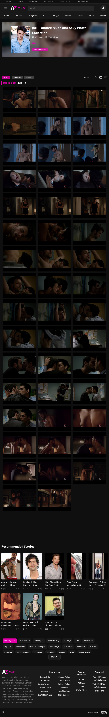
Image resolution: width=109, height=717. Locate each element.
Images (56, 15)
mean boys (54, 647)
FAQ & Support (44, 684)
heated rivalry (53, 641)
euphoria (8, 647)
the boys (67, 641)
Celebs (68, 15)
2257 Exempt (45, 680)
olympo (62, 652)
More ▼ (54, 657)
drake (72, 652)
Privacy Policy (64, 684)
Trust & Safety (65, 2)
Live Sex (18, 15)
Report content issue (38, 54)
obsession (8, 652)
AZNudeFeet (48, 2)
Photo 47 (17, 77)
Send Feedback (45, 695)
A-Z (44, 15)
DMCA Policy (64, 680)
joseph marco (84, 652)
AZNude (8, 2)
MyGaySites (81, 690)
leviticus (93, 647)
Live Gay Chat (82, 2)
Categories (32, 15)
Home (6, 15)
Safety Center (64, 691)
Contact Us (45, 677)
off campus (38, 641)
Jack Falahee (9, 82)
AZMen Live (33, 2)
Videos (92, 15)
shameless (20, 647)
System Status (45, 687)
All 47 (6, 77)
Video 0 (29, 77)
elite (77, 641)
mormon (50, 652)
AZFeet (81, 686)
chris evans (68, 647)
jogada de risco (23, 652)
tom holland (25, 641)
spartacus (81, 647)
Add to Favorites (40, 49)
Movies (80, 15)
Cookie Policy (64, 677)
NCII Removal (64, 695)
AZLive (81, 679)
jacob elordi (88, 641)
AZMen (20, 2)
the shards (38, 652)
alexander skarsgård (37, 647)
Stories (103, 15)
